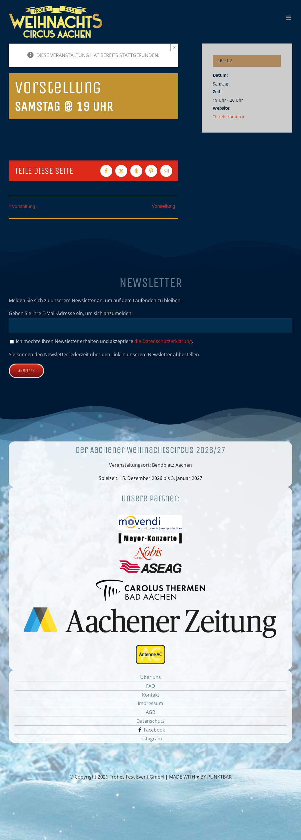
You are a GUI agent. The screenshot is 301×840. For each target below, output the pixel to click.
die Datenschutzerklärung (163, 341)
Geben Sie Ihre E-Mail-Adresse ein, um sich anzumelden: (71, 313)
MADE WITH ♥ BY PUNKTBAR (200, 777)
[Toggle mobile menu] (289, 18)
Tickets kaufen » (228, 116)
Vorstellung (23, 206)
